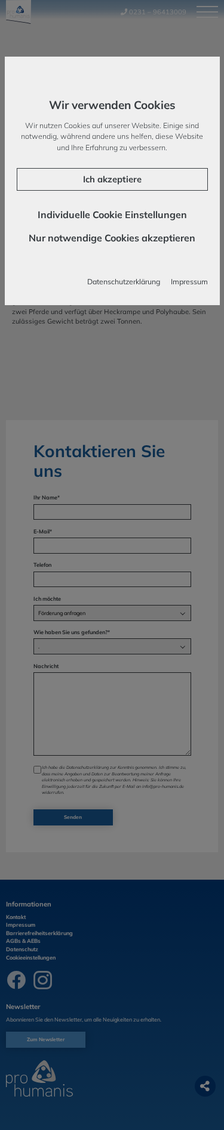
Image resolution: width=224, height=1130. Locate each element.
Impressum (189, 281)
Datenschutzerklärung (123, 281)
